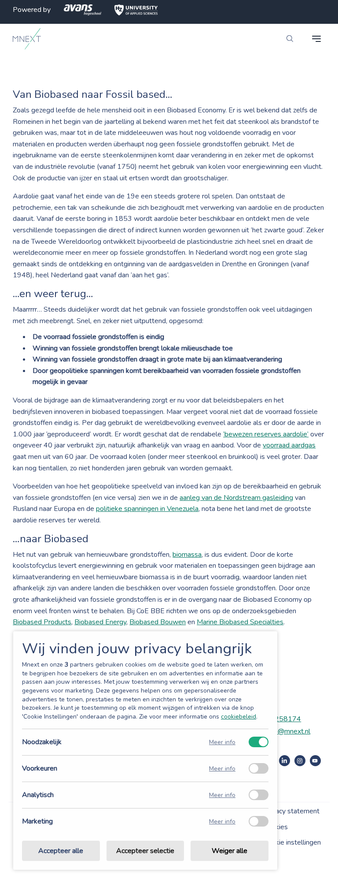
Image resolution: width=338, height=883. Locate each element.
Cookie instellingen (292, 842)
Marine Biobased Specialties (240, 622)
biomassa (187, 554)
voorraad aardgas (289, 445)
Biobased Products (42, 622)
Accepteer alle (60, 851)
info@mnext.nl (288, 731)
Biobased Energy (100, 622)
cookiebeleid (238, 716)
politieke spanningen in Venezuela (147, 509)
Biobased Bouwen (157, 622)
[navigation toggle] (316, 39)
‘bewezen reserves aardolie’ (266, 434)
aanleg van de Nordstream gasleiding (236, 498)
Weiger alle (229, 851)
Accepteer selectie (145, 851)
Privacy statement (292, 811)
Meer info (222, 742)
